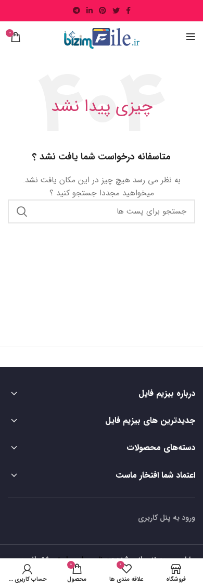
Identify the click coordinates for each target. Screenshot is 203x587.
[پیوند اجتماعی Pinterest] (102, 10)
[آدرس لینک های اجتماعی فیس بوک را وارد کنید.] (128, 10)
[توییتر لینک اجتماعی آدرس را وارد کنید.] (116, 10)
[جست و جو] (22, 211)
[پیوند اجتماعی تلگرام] (76, 10)
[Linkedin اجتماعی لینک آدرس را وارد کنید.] (89, 10)
